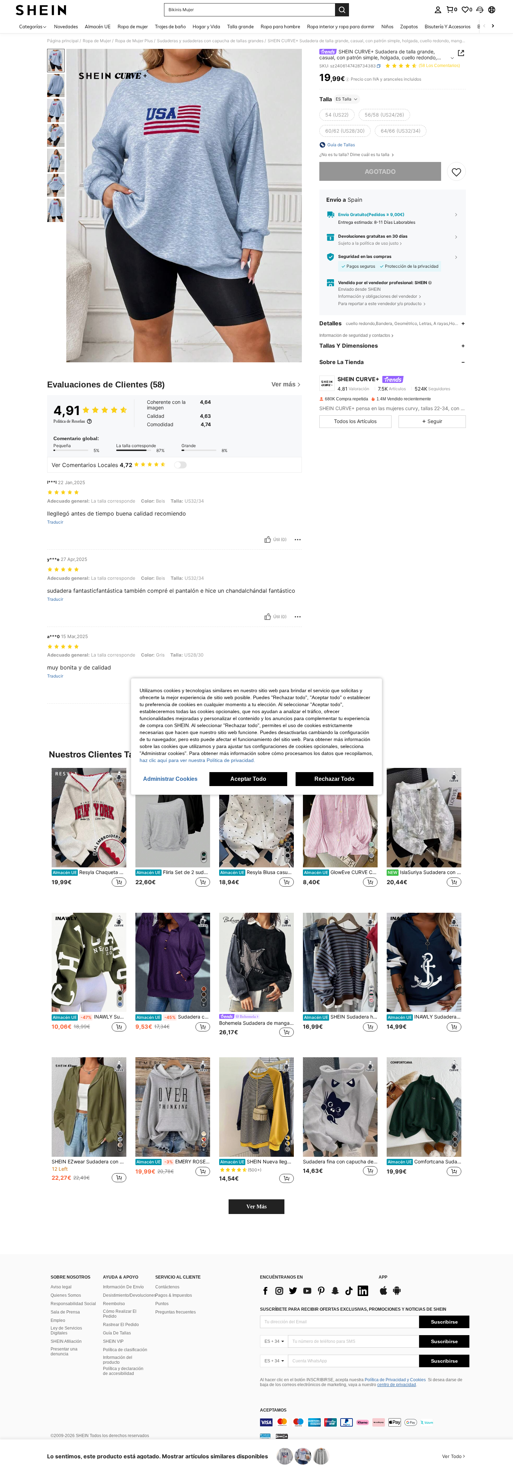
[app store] (383, 1293)
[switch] (180, 464)
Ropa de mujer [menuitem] (133, 26)
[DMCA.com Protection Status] (282, 1436)
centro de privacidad (396, 1384)
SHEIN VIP (113, 1341)
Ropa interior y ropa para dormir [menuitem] (340, 26)
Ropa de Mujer (97, 40)
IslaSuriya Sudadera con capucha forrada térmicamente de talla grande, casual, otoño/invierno (424, 872)
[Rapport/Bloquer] (297, 539)
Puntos (162, 1303)
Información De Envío (123, 1287)
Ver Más (256, 1206)
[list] (316, 1291)
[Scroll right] (492, 26)
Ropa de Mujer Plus (134, 40)
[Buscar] (342, 9)
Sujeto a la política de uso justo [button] (368, 243)
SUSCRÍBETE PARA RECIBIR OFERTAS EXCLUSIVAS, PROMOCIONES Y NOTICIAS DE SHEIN (353, 1309)
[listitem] (89, 834)
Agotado (380, 171)
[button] (480, 10)
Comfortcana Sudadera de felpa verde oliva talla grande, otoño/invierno (424, 1161)
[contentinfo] (364, 1422)
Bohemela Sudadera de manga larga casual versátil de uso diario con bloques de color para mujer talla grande (256, 1023)
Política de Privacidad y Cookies (395, 1379)
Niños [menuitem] (387, 26)
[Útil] (267, 539)
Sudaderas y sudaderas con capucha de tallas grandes (210, 40)
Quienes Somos (66, 1295)
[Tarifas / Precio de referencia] (347, 79)
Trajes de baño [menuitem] (170, 26)
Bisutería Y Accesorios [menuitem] (447, 26)
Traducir (55, 522)
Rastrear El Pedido (121, 1324)
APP (383, 1277)
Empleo (58, 1320)
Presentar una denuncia (64, 1351)
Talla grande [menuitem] (240, 26)
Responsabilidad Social (73, 1303)
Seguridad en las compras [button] (365, 256)
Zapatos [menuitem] (409, 26)
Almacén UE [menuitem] (98, 26)
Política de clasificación (125, 1349)
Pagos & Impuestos (173, 1295)
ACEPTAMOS (273, 1410)
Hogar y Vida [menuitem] (206, 26)
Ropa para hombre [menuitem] (280, 26)
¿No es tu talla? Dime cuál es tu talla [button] (355, 154)
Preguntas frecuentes (175, 1312)
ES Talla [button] (343, 99)
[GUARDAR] (456, 171)
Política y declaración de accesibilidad (123, 1371)
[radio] (337, 115)
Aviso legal (61, 1287)
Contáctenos (167, 1287)
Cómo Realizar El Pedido (119, 1314)
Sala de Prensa (65, 1312)
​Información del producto (117, 1360)
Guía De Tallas (117, 1333)
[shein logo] (41, 10)
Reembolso (114, 1303)
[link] (452, 9)
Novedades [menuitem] (66, 26)
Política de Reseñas (69, 421)
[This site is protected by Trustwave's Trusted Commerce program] (265, 1436)
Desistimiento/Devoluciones (129, 1295)
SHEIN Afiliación (66, 1341)
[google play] (397, 1293)
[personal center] (438, 10)
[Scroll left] (484, 26)
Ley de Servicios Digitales (66, 1330)
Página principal (63, 40)
